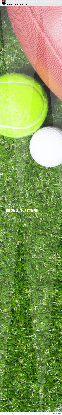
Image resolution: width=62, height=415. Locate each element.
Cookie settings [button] (55, 413)
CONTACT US (26, 4)
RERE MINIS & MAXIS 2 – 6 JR (15, 1)
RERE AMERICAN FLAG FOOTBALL (48, 1)
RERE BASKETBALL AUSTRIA (25, 1)
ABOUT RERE (16, 4)
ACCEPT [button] (59, 413)
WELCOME (8, 1)
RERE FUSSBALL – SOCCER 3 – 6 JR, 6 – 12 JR (36, 1)
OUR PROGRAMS (9, 4)
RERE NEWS (21, 4)
